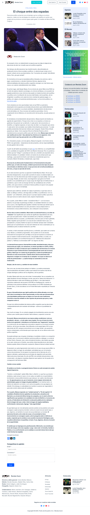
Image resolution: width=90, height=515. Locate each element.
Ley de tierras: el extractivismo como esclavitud (78, 129)
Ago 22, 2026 (76, 18)
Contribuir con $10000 (73, 102)
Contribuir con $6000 (73, 100)
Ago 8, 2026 (76, 116)
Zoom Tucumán (62, 2)
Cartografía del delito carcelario (78, 136)
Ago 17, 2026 (76, 37)
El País (27, 8)
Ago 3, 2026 (76, 146)
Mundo (69, 29)
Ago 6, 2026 (76, 132)
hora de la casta (11, 101)
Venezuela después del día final (79, 113)
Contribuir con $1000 (73, 96)
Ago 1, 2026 (76, 157)
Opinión (31, 8)
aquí (33, 149)
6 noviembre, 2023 (31, 24)
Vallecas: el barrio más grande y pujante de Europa (79, 34)
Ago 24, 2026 (76, 484)
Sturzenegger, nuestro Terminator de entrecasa (79, 144)
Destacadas (69, 109)
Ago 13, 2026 (76, 45)
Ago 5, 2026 (76, 139)
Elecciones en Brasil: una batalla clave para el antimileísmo (79, 481)
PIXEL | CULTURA (37, 2)
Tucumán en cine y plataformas (78, 121)
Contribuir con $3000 (73, 98)
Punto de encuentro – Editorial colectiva (72, 77)
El (66, 29)
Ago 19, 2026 (76, 25)
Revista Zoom (16, 476)
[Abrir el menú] (3, 2)
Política (34, 8)
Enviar (10, 465)
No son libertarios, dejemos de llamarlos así (79, 22)
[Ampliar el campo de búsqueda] (73, 2)
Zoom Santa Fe (52, 2)
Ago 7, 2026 (76, 123)
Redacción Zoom (19, 56)
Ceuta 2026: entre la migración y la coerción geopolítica (79, 42)
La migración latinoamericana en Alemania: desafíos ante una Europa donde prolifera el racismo (79, 153)
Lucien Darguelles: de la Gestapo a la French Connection (79, 15)
